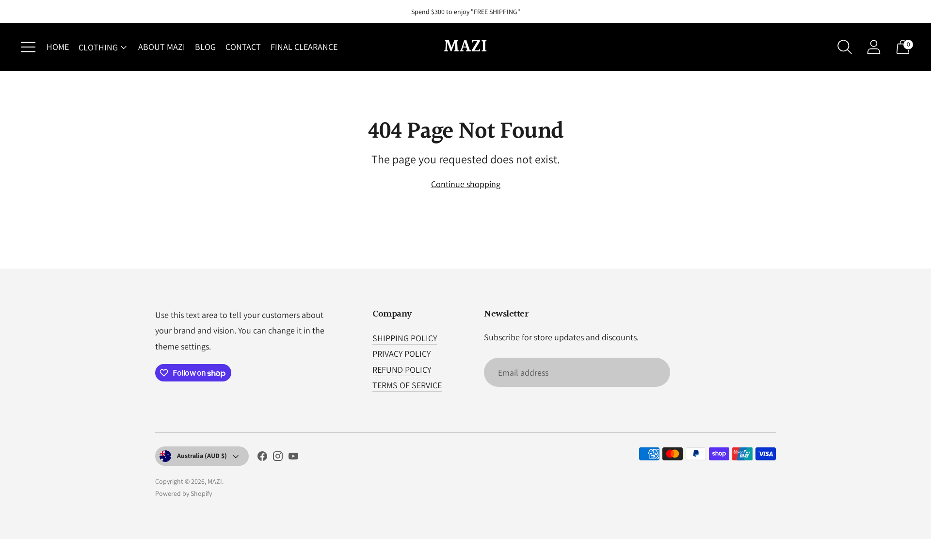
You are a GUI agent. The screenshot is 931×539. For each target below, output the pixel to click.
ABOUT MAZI (161, 46)
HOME (58, 46)
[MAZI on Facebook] (262, 458)
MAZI (215, 481)
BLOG (205, 46)
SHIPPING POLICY (404, 338)
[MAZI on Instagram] (278, 458)
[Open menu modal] (28, 47)
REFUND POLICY (401, 369)
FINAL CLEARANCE (304, 46)
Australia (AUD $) (202, 455)
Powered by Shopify (183, 493)
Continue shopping (465, 184)
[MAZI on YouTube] (293, 458)
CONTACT (243, 46)
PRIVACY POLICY (401, 353)
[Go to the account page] (873, 47)
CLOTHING (98, 47)
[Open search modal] (844, 47)
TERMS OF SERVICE (407, 385)
